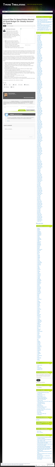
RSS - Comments (40, 432)
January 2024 (39, 69)
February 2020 (39, 121)
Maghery (38, 323)
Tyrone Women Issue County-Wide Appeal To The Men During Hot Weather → (28, 16)
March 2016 (39, 173)
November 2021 (39, 98)
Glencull (38, 303)
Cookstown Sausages (6, 102)
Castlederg (39, 263)
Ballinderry (39, 242)
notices (38, 332)
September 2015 (39, 180)
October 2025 (39, 46)
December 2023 (39, 70)
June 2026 (38, 37)
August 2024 (39, 61)
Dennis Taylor (12, 102)
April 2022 (38, 92)
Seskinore (38, 343)
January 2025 (39, 56)
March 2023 (39, 80)
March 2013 (39, 213)
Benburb (38, 247)
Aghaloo (38, 228)
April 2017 (38, 159)
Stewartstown (39, 346)
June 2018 (38, 143)
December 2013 (39, 203)
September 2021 (39, 100)
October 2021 (39, 99)
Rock (38, 340)
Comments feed (39, 368)
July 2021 (38, 102)
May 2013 (38, 211)
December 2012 (39, 216)
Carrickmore (39, 261)
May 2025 (38, 51)
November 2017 (39, 151)
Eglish (38, 294)
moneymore (39, 324)
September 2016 (39, 166)
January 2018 (39, 149)
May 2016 (38, 171)
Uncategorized (39, 355)
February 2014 (39, 201)
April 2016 (38, 172)
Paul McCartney (15, 103)
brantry (38, 251)
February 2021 (39, 108)
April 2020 (38, 119)
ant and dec (25, 101)
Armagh (38, 237)
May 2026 (38, 38)
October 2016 (39, 165)
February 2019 (39, 134)
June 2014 (38, 196)
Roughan (38, 341)
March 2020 (39, 120)
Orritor (38, 334)
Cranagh (38, 277)
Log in (38, 366)
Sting (24, 103)
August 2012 (39, 221)
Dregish (38, 284)
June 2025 (38, 50)
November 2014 (39, 191)
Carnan (38, 259)
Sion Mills (38, 344)
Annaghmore (39, 232)
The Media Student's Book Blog (42, 398)
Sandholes (39, 342)
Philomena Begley (20, 103)
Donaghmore (39, 282)
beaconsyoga (39, 412)
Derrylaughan (17, 101)
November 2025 (39, 45)
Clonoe (38, 270)
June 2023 (38, 77)
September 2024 (39, 60)
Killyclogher (39, 314)
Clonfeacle (39, 269)
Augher (38, 240)
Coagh (38, 272)
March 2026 (39, 40)
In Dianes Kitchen (40, 400)
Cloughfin (38, 271)
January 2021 (39, 109)
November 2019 (39, 124)
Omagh (38, 333)
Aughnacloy (39, 241)
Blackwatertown (39, 249)
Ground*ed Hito (39, 393)
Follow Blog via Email (42, 372)
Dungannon (39, 291)
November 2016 (39, 164)
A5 (22, 101)
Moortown (38, 325)
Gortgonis (38, 305)
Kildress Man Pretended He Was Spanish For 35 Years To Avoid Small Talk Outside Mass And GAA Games (44, 22)
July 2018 (38, 142)
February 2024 (39, 68)
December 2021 (39, 97)
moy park (11, 103)
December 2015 (39, 176)
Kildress (38, 310)
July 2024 (38, 62)
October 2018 (39, 139)
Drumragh (38, 290)
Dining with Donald (40, 405)
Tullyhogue (39, 353)
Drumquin (38, 289)
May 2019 (38, 131)
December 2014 (39, 190)
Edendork (38, 293)
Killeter (38, 313)
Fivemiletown (39, 299)
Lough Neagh (39, 320)
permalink (31, 103)
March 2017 (39, 160)
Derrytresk (38, 281)
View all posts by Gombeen (29, 97)
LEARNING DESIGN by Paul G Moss (43, 392)
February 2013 (39, 214)
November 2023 (39, 71)
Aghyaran (38, 229)
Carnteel (38, 260)
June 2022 (38, 90)
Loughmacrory (39, 321)
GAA (38, 300)
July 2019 (38, 129)
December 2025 (39, 44)
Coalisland (38, 273)
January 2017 (39, 162)
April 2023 (38, 79)
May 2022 (38, 91)
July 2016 (38, 169)
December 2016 (39, 163)
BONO (28, 101)
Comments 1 (22, 110)
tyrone (38, 354)
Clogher (38, 267)
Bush (38, 253)
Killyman (38, 315)
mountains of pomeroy (6, 103)
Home (4, 11)
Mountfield (38, 326)
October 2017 (39, 152)
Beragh (38, 248)
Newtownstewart (39, 331)
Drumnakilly (39, 288)
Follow (38, 380)
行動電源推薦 (12, 114)
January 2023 (39, 82)
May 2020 (38, 118)
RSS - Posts (39, 431)
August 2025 (39, 48)
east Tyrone (39, 292)
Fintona (38, 298)
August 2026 (39, 35)
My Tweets (37, 419)
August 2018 (39, 141)
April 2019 (38, 132)
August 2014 (39, 194)
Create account (39, 365)
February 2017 (39, 161)
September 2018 (39, 140)
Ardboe (38, 236)
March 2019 (39, 133)
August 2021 (39, 101)
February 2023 (39, 81)
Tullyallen (38, 352)
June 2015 (38, 183)
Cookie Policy (21, 464)
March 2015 (39, 186)
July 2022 (38, 89)
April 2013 (38, 212)
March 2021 (39, 107)
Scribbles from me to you (41, 394)
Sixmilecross (39, 345)
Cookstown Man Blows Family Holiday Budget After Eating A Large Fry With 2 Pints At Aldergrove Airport (44, 449)
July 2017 (38, 155)
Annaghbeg (39, 231)
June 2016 (38, 170)
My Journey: (39, 411)
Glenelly (38, 304)
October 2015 (39, 179)
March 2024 (39, 67)
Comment (31, 136)
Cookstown (12, 101)
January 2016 (39, 175)
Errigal (38, 295)
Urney (38, 356)
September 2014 (39, 193)
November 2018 (39, 138)
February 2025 (39, 55)
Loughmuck (39, 322)
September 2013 (39, 206)
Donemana (39, 283)
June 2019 (38, 130)
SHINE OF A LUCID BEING (41, 399)
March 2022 (39, 93)
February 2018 (39, 148)
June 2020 (38, 117)
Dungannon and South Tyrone (24, 102)
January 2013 (39, 215)
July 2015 (38, 182)
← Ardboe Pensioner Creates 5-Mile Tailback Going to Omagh (10, 16)
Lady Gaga (31, 102)
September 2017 (39, 153)
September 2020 (39, 113)
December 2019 (39, 123)
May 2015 (38, 184)
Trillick (38, 351)
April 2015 (38, 185)
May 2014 (38, 197)
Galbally (38, 301)
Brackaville (39, 250)
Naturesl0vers (39, 404)
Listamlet (38, 319)
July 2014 (38, 195)
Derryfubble (39, 279)
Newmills (38, 330)
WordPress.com (39, 369)
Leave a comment (30, 110)
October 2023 (39, 72)
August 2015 (39, 181)
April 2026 (38, 39)
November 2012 (39, 217)
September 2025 (39, 47)
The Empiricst (39, 414)
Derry (15, 102)
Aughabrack (39, 238)
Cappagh (38, 257)
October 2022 (39, 86)
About (8, 11)
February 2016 (39, 174)
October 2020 (39, 112)
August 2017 (39, 154)
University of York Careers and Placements (44, 409)
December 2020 (39, 110)
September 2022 (39, 87)
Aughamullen (39, 239)
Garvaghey (39, 302)
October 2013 (39, 205)
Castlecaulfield (39, 262)
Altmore (38, 230)
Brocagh (38, 252)
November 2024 (39, 58)
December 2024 (39, 57)
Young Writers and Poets (41, 403)
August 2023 (39, 75)
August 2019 (39, 128)
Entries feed (39, 367)
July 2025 (38, 49)
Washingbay (39, 357)
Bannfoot (38, 246)
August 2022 (39, 88)
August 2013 (39, 207)
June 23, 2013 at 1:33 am (18, 114)
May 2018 (38, 144)
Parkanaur (38, 335)
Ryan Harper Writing (40, 410)
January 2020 (39, 122)
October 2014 (39, 192)
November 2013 (39, 204)
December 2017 (39, 150)
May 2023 (38, 78)
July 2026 (38, 36)
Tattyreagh (39, 350)
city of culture (31, 101)
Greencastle (39, 309)
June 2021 (38, 103)
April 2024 (38, 66)
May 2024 (38, 65)
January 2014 (39, 202)
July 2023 (38, 76)
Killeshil (38, 312)
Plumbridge (39, 336)
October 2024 (39, 59)
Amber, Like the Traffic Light (41, 413)
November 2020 (39, 111)
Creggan (38, 278)
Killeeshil (38, 311)
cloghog (38, 268)
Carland (38, 258)
